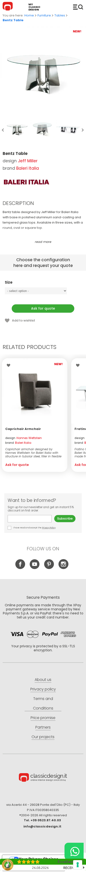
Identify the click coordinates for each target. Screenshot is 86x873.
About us (43, 679)
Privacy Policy (49, 527)
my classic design (34, 7)
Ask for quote (43, 308)
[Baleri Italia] (26, 182)
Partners (43, 727)
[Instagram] (63, 568)
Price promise (43, 717)
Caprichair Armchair (23, 429)
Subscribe (65, 518)
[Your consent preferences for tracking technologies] (77, 864)
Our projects (43, 737)
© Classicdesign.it (43, 778)
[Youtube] (34, 568)
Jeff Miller (28, 161)
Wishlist (10, 365)
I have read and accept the (34, 527)
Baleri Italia (27, 168)
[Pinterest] (49, 568)
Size (8, 282)
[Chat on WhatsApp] (74, 851)
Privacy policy (43, 689)
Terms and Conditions (43, 703)
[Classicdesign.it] (8, 7)
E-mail (31, 518)
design (23, 438)
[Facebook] (20, 568)
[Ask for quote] (34, 391)
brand (18, 443)
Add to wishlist (23, 320)
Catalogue (78, 6)
